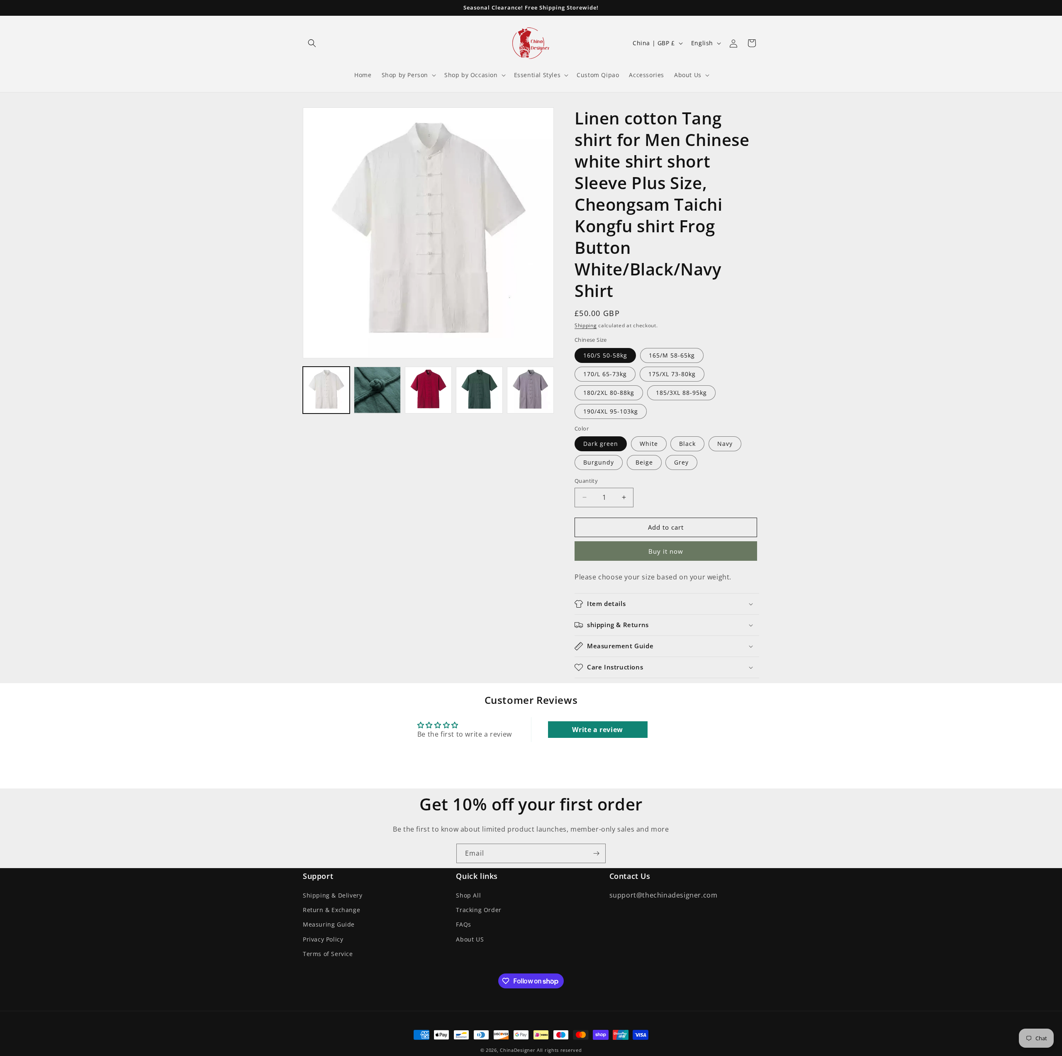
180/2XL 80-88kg (608, 393)
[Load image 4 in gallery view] (479, 390)
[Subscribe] (596, 853)
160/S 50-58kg (605, 355)
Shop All (468, 895)
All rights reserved (559, 1050)
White (649, 444)
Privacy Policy (323, 939)
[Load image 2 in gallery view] (377, 390)
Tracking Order (478, 910)
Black (687, 444)
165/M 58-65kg (672, 355)
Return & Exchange (331, 910)
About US (470, 939)
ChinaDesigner (517, 1050)
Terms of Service (328, 954)
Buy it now (665, 551)
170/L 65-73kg (605, 374)
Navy (725, 444)
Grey (681, 462)
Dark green (600, 444)
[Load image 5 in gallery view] (530, 390)
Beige (644, 462)
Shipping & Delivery (332, 895)
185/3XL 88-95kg (681, 393)
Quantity (586, 480)
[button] (312, 43)
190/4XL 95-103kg (610, 411)
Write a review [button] (597, 729)
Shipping (586, 325)
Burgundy (598, 462)
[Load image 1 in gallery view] (326, 390)
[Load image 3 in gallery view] (428, 390)
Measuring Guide (329, 925)
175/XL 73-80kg (672, 374)
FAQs (463, 925)
